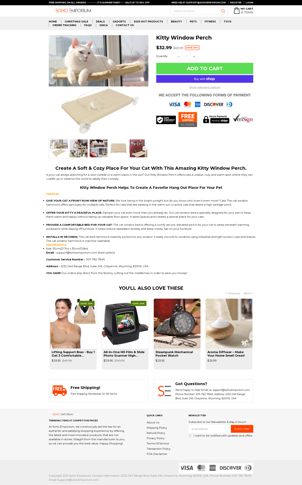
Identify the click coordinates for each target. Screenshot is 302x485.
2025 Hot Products (148, 21)
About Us (153, 422)
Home (53, 21)
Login (249, 2)
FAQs (88, 25)
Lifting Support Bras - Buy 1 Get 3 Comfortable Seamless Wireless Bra (73, 353)
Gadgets (119, 21)
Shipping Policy (157, 427)
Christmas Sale (76, 21)
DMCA (104, 25)
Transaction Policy (158, 448)
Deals (100, 21)
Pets (193, 21)
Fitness (210, 21)
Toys (227, 21)
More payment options (204, 87)
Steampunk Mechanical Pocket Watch (174, 353)
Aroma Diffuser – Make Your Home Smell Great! (226, 353)
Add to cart (205, 68)
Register (236, 2)
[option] (59, 148)
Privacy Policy (156, 438)
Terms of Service (158, 443)
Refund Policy (156, 433)
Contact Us (125, 25)
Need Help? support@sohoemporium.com (198, 2)
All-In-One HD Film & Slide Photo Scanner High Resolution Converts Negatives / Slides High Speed (124, 353)
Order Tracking (64, 25)
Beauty (176, 21)
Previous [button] (53, 148)
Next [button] (145, 148)
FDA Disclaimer (157, 454)
